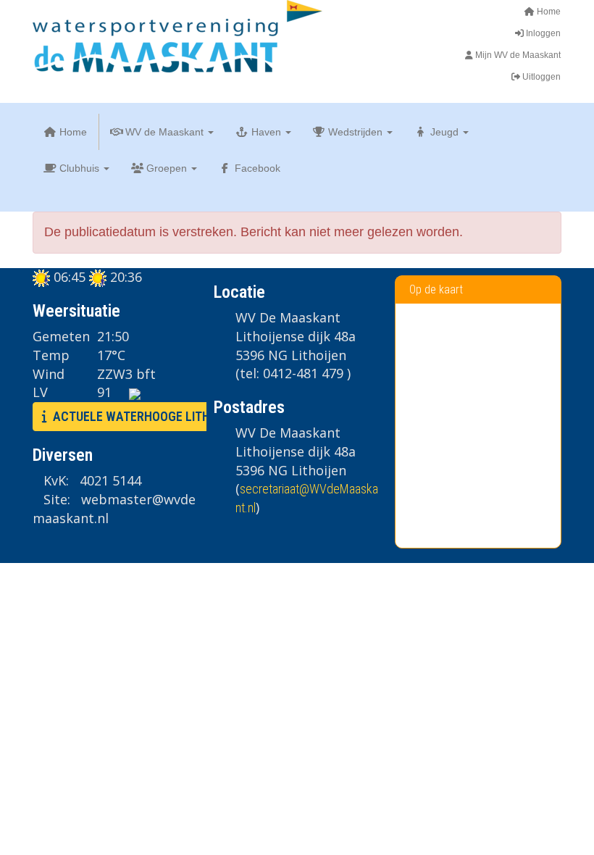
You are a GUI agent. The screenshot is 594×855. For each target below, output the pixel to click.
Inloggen (542, 33)
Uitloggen (540, 77)
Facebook (256, 168)
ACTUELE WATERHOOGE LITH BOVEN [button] (148, 416)
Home (548, 12)
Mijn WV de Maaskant (517, 55)
